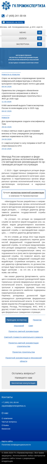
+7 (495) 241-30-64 (15, 16)
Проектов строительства (23, 352)
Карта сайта (7, 441)
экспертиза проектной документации (27, 192)
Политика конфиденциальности (16, 445)
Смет (31, 326)
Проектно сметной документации (24, 331)
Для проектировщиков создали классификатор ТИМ (23, 122)
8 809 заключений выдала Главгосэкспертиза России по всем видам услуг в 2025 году (23, 106)
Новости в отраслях (11, 74)
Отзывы (5, 425)
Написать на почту (14, 22)
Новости (5, 117)
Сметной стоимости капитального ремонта (23, 337)
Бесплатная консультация (23, 383)
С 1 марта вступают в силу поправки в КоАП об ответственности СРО (23, 144)
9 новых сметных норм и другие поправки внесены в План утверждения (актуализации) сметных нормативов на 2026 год (22, 133)
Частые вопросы (9, 422)
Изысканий (19, 326)
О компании (7, 418)
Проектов (37, 320)
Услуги (22, 38)
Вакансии (6, 429)
